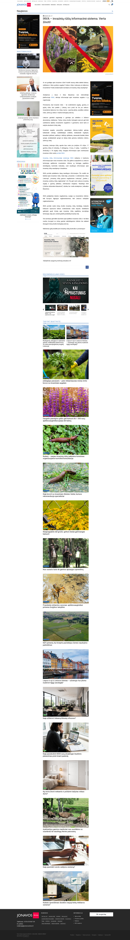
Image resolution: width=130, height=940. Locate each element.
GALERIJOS (62, 923)
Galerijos (98, 1)
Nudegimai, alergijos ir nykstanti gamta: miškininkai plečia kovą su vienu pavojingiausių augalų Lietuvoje (54, 343)
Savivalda (40, 1)
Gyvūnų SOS (108, 935)
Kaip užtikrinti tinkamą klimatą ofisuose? (59, 718)
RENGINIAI (60, 921)
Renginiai (94, 935)
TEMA (43, 921)
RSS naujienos (78, 923)
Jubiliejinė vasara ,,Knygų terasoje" (28, 216)
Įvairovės (66, 1)
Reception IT (26, 935)
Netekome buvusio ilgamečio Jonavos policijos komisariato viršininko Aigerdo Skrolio (28, 72)
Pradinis (72, 935)
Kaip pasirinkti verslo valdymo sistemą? (59, 867)
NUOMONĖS (53, 921)
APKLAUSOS (64, 916)
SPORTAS (58, 916)
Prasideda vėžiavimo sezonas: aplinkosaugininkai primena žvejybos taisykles (63, 606)
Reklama (77, 921)
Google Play (102, 914)
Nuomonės (60, 1)
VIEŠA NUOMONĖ (55, 923)
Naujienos (78, 935)
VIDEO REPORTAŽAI (46, 923)
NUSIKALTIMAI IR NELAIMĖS (48, 918)
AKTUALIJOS (44, 916)
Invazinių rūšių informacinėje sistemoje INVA (59, 158)
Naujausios (20, 1)
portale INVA (60, 153)
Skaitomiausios (27, 1)
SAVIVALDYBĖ (52, 916)
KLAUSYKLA (68, 918)
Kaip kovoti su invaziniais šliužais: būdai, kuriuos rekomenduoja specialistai (62, 495)
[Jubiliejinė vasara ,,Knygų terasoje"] (26, 188)
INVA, (52, 97)
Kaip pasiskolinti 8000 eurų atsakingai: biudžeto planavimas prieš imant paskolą (62, 755)
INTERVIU (48, 921)
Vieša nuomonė (86, 935)
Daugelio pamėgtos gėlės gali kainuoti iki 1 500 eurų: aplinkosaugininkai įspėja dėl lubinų (64, 420)
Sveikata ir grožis (91, 1)
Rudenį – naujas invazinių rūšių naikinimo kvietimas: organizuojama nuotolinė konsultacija (64, 457)
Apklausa (100, 935)
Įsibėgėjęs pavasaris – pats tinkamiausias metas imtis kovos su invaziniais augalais (65, 382)
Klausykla (54, 1)
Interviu (49, 1)
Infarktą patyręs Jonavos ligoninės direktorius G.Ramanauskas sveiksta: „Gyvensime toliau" (28, 95)
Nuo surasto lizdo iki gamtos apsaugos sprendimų (63, 569)
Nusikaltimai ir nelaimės (75, 1)
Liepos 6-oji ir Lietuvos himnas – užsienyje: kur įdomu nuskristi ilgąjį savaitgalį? (77, 342)
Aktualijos (34, 1)
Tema (45, 1)
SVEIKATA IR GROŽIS (59, 918)
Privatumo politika (79, 918)
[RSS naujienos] (112, 11)
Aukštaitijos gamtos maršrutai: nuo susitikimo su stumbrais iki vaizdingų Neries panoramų (63, 830)
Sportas (84, 1)
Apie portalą (78, 916)
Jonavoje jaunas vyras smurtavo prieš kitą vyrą (28, 119)
